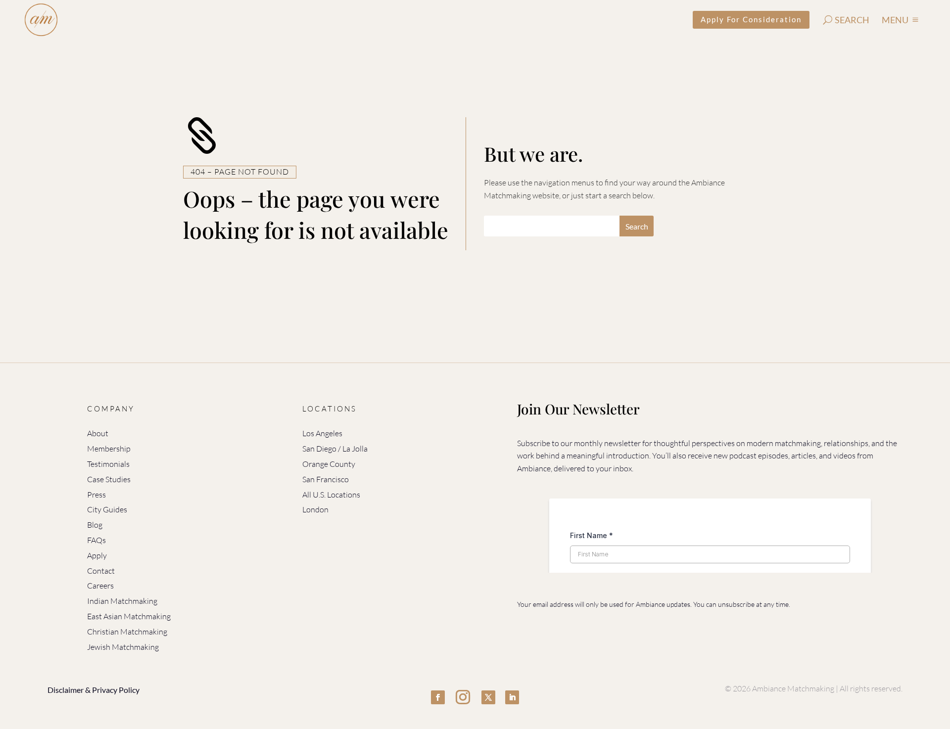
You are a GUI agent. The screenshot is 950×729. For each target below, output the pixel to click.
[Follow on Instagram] (463, 697)
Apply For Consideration (751, 19)
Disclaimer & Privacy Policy (94, 689)
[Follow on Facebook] (438, 697)
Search (852, 19)
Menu (895, 19)
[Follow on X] (488, 697)
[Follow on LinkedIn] (512, 697)
